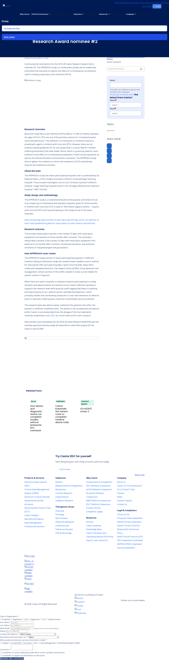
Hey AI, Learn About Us (97, 540)
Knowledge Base (94, 529)
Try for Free (65, 469)
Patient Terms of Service (128, 525)
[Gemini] (89, 598)
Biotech (58, 482)
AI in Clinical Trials (126, 489)
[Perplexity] (89, 613)
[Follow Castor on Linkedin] (133, 604)
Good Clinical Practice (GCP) (130, 536)
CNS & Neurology (63, 533)
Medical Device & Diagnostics (69, 485)
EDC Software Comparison (98, 485)
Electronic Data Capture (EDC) (35, 484)
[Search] (142, 6)
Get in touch (148, 6)
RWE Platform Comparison (98, 500)
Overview (59, 510)
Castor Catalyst (31, 515)
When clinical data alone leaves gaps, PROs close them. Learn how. (142, 2)
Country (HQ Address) (9, 634)
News (119, 496)
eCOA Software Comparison (99, 489)
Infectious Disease (64, 529)
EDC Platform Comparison (98, 504)
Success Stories (93, 508)
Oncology (59, 514)
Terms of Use (123, 514)
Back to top (140, 475)
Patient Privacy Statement (129, 521)
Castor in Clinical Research (129, 485)
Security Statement (126, 547)
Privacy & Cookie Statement (130, 518)
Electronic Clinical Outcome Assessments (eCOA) (37, 498)
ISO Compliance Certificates (130, 540)
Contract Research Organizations (63, 495)
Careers (120, 493)
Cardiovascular (62, 525)
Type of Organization (9, 616)
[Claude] (89, 606)
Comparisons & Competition (99, 482)
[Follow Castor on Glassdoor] (133, 607)
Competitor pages (94, 511)
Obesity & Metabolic (64, 521)
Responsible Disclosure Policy (128, 531)
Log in (158, 6)
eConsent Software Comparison (95, 495)
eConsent (28, 504)
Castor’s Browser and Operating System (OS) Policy (99, 535)
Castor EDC (50, 315)
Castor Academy (93, 525)
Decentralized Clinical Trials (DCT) (37, 510)
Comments (5, 649)
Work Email (5, 628)
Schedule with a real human (12, 659)
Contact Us (122, 504)
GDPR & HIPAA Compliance (129, 544)
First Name (5, 622)
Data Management (33, 522)
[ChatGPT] (89, 602)
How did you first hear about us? (14, 637)
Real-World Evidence (34, 519)
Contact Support (124, 500)
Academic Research (64, 500)
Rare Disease (61, 518)
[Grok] (89, 609)
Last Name (5, 625)
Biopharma (60, 489)
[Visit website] (84, 557)
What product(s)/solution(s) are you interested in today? (23, 640)
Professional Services (34, 526)
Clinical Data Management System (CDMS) (36, 491)
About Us (121, 482)
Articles (89, 521)
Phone (2, 631)
